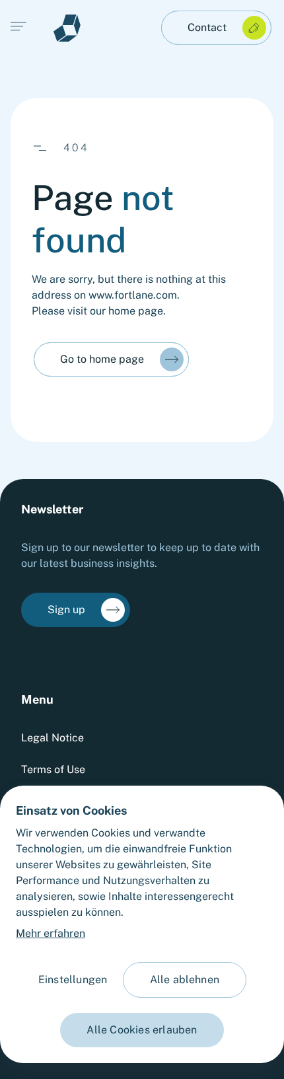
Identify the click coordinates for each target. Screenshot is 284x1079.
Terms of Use (53, 769)
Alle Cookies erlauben (142, 1029)
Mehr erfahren (50, 933)
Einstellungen (73, 979)
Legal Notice (52, 737)
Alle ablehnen (185, 979)
